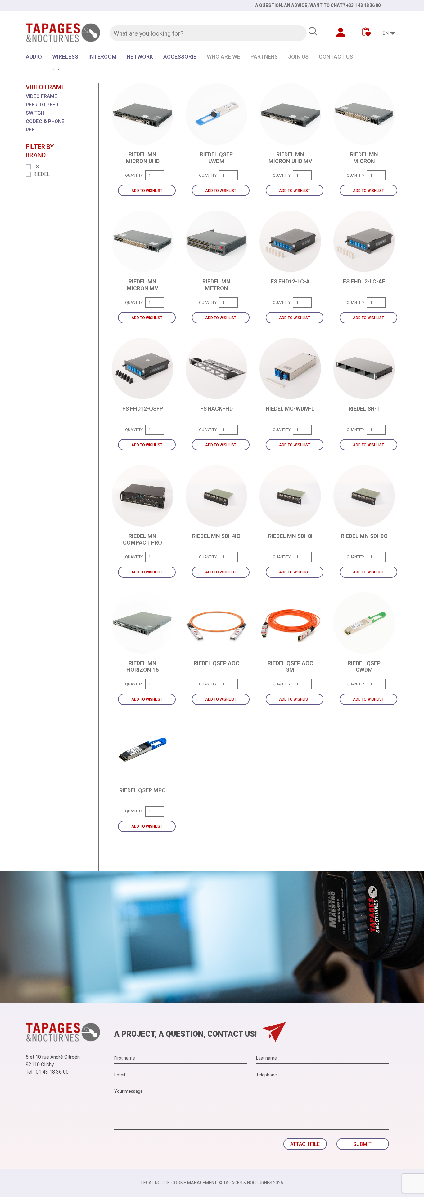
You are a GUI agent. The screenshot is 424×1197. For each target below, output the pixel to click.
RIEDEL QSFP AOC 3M (290, 666)
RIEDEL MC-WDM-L (290, 408)
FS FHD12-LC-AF (364, 281)
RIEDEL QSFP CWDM (364, 666)
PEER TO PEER (42, 105)
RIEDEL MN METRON (216, 284)
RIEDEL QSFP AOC (216, 663)
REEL (31, 130)
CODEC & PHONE (45, 121)
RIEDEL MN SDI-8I (290, 536)
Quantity (134, 175)
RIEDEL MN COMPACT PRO (142, 539)
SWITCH (35, 113)
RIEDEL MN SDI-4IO (216, 536)
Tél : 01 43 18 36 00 (47, 1072)
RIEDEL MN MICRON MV (142, 284)
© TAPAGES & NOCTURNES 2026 (251, 1182)
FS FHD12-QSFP (142, 408)
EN (385, 33)
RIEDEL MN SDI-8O (364, 536)
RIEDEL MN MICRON (364, 157)
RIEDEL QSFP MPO (142, 790)
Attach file (305, 1144)
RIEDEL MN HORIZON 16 (142, 666)
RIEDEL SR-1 (364, 408)
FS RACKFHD (216, 408)
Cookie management (194, 1182)
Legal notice (155, 1182)
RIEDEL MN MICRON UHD (143, 157)
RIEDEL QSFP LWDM (216, 157)
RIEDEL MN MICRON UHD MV (290, 157)
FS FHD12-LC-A (290, 281)
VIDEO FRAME (41, 96)
